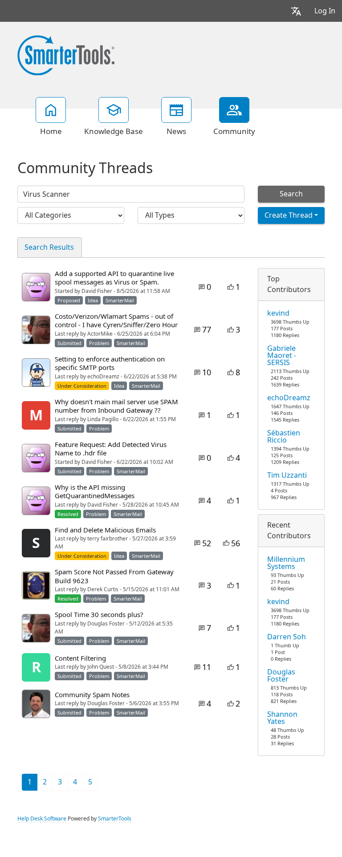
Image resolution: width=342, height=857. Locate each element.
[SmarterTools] (65, 54)
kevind (278, 313)
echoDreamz (288, 398)
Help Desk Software (41, 819)
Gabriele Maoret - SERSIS (281, 355)
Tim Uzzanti (287, 475)
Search (291, 194)
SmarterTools (114, 819)
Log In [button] (324, 11)
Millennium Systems (286, 563)
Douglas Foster (281, 676)
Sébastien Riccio (283, 437)
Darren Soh (286, 637)
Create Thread (289, 215)
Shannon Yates (282, 718)
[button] (296, 11)
